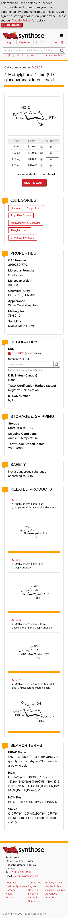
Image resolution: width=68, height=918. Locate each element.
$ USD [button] (40, 42)
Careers (10, 890)
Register (24, 42)
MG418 (17, 560)
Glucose (16, 208)
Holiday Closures (55, 890)
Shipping (33, 893)
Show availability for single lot (34, 174)
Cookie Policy (21, 20)
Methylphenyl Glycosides (26, 222)
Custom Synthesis (16, 886)
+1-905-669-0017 (21, 872)
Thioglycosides (19, 230)
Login (9, 42)
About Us (11, 882)
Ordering (33, 890)
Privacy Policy (53, 882)
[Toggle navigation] (61, 35)
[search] (62, 50)
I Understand (11, 24)
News (9, 893)
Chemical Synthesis (22, 237)
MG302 (17, 500)
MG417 (16, 620)
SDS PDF (17, 353)
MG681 (17, 680)
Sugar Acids (34, 208)
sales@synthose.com (25, 876)
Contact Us (34, 882)
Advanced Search (55, 55)
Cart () (57, 42)
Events (10, 897)
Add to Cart (34, 183)
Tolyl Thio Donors (21, 215)
